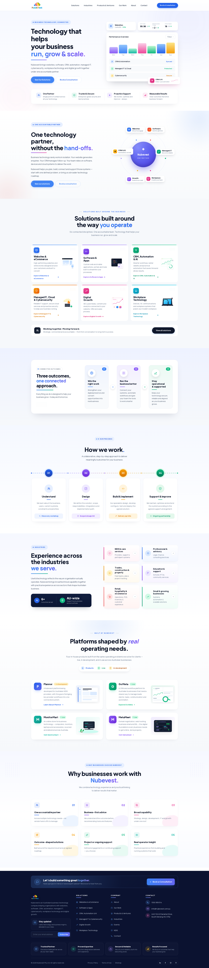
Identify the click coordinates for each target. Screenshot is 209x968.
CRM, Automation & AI (88, 913)
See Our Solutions (42, 80)
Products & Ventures (105, 5)
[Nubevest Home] (37, 5)
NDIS (116, 930)
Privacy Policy (93, 963)
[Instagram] (171, 963)
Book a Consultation (167, 5)
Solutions (75, 5)
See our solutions (42, 184)
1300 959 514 (156, 902)
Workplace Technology (88, 930)
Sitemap (118, 963)
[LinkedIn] (160, 963)
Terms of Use (106, 963)
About (133, 5)
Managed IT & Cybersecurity (90, 919)
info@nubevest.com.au (160, 909)
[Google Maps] (176, 963)
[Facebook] (165, 963)
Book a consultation (68, 184)
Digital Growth (85, 924)
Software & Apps (86, 908)
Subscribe (64, 934)
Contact (144, 5)
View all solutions (163, 330)
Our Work (122, 5)
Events (117, 924)
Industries (88, 5)
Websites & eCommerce (89, 902)
